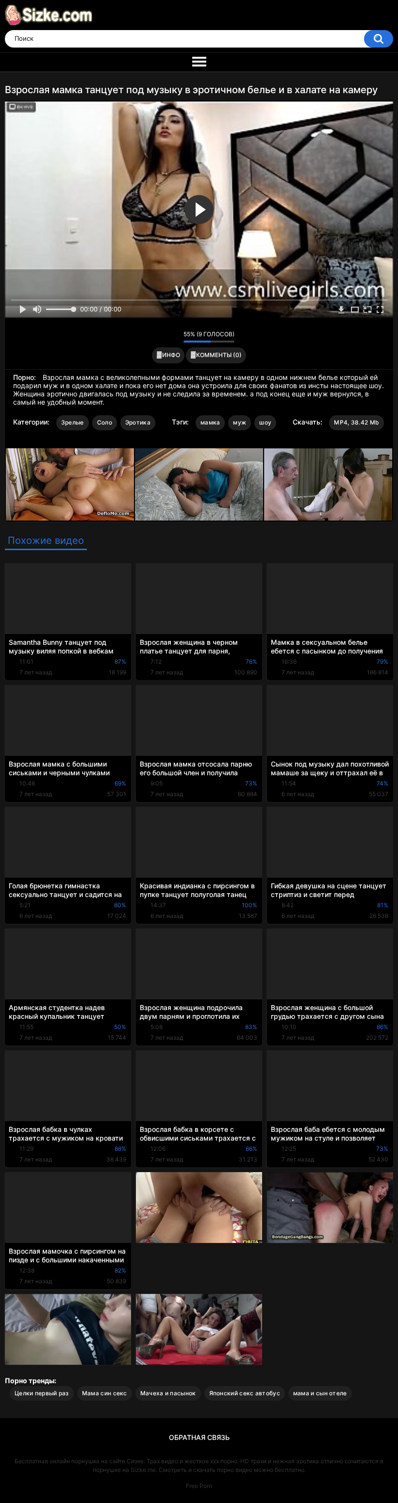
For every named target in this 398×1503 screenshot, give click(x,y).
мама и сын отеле (320, 1393)
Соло (104, 422)
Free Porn (199, 1485)
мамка (210, 422)
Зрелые (72, 422)
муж (239, 422)
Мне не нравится (173, 337)
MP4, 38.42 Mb (356, 422)
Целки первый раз (42, 1393)
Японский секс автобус (244, 1393)
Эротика (137, 422)
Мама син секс (104, 1393)
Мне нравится (161, 337)
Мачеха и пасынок (168, 1393)
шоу (265, 422)
